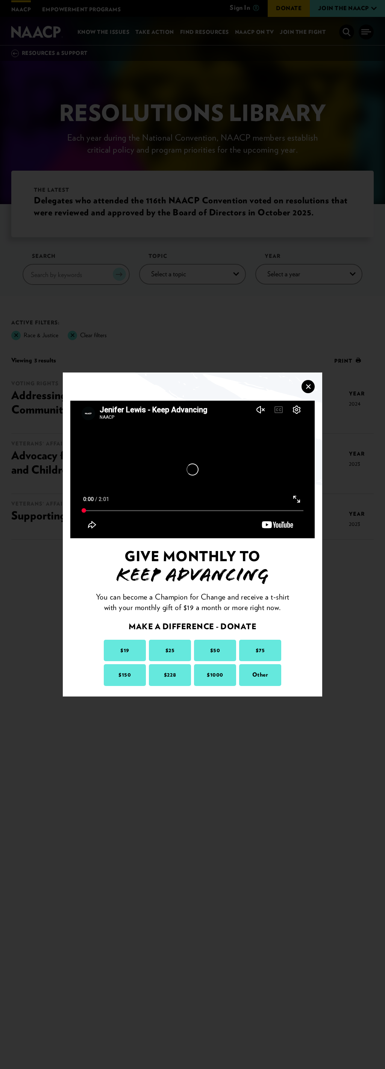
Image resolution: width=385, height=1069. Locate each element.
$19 (124, 650)
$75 (260, 650)
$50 (215, 650)
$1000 (215, 674)
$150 (124, 674)
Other (260, 674)
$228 (170, 674)
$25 (170, 650)
